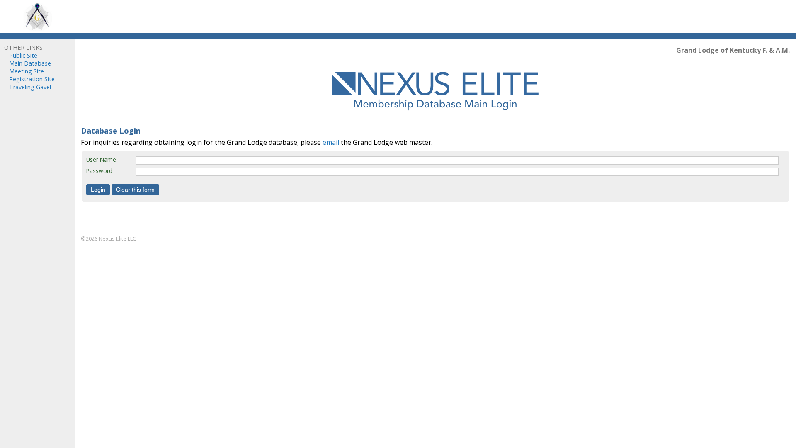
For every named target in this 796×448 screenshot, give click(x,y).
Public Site (23, 55)
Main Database (30, 63)
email (331, 142)
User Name (101, 159)
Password (99, 171)
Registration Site (32, 79)
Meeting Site (26, 71)
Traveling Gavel (30, 87)
